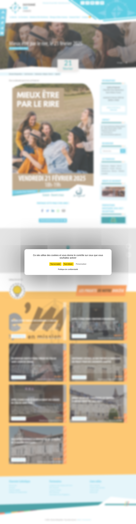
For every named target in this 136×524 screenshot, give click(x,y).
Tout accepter (55, 264)
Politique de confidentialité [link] (68, 269)
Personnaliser (81, 264)
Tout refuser (68, 264)
